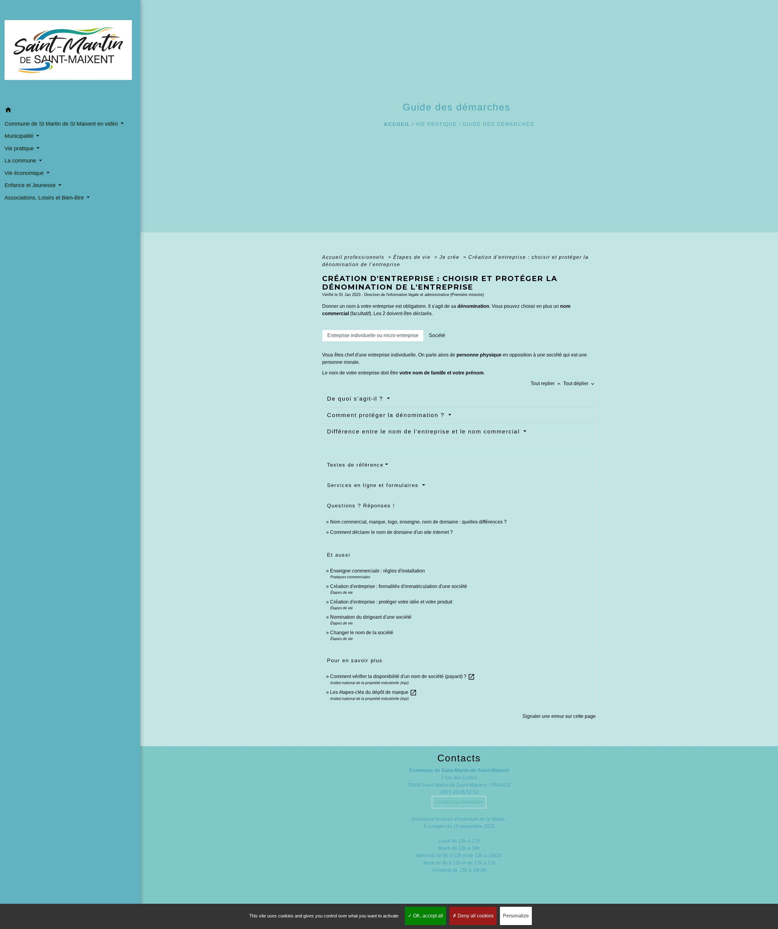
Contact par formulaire (459, 802)
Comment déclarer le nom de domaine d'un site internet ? (391, 532)
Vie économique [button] (25, 173)
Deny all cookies (475, 915)
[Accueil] (70, 52)
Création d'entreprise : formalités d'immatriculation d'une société (398, 586)
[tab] (373, 335)
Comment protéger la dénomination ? (387, 415)
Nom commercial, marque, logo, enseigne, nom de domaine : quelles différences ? (418, 521)
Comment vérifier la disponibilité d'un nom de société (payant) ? (402, 676)
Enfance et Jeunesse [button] (31, 185)
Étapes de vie (412, 257)
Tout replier (546, 383)
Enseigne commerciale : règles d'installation (377, 570)
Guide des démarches (498, 124)
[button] (70, 110)
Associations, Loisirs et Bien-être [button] (45, 198)
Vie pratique (436, 124)
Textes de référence (355, 465)
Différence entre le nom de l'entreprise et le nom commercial (424, 431)
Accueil (397, 124)
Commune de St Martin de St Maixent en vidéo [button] (62, 124)
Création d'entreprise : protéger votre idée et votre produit (391, 601)
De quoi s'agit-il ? (356, 398)
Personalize (516, 915)
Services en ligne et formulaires (374, 485)
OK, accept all (427, 915)
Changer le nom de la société (361, 632)
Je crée (450, 257)
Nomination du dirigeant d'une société (370, 617)
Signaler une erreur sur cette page (559, 716)
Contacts (459, 758)
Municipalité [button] (20, 136)
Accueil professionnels (354, 257)
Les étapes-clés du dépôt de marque (373, 692)
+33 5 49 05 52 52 (458, 792)
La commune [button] (21, 161)
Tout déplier (579, 383)
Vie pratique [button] (20, 148)
